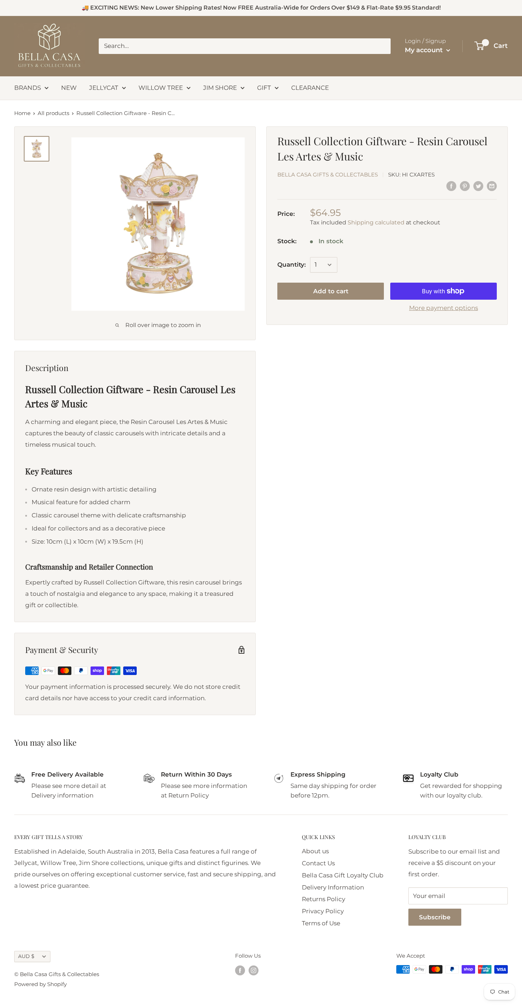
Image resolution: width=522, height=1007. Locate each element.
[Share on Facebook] (451, 186)
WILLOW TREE (160, 87)
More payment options (443, 307)
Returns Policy (323, 899)
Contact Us (318, 863)
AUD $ (26, 956)
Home (22, 113)
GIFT (264, 87)
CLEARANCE (310, 87)
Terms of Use (321, 923)
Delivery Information (333, 887)
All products (53, 113)
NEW (69, 87)
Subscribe (435, 917)
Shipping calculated (376, 222)
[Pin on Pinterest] (465, 186)
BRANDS (27, 87)
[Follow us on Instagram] (254, 970)
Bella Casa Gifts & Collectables (327, 175)
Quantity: (291, 264)
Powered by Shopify (40, 984)
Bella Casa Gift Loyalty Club (343, 875)
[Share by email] (492, 186)
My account (425, 50)
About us (315, 851)
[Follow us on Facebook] (240, 970)
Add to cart (330, 291)
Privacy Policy (323, 911)
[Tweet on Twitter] (478, 186)
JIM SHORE (220, 87)
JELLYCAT (103, 87)
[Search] (382, 46)
